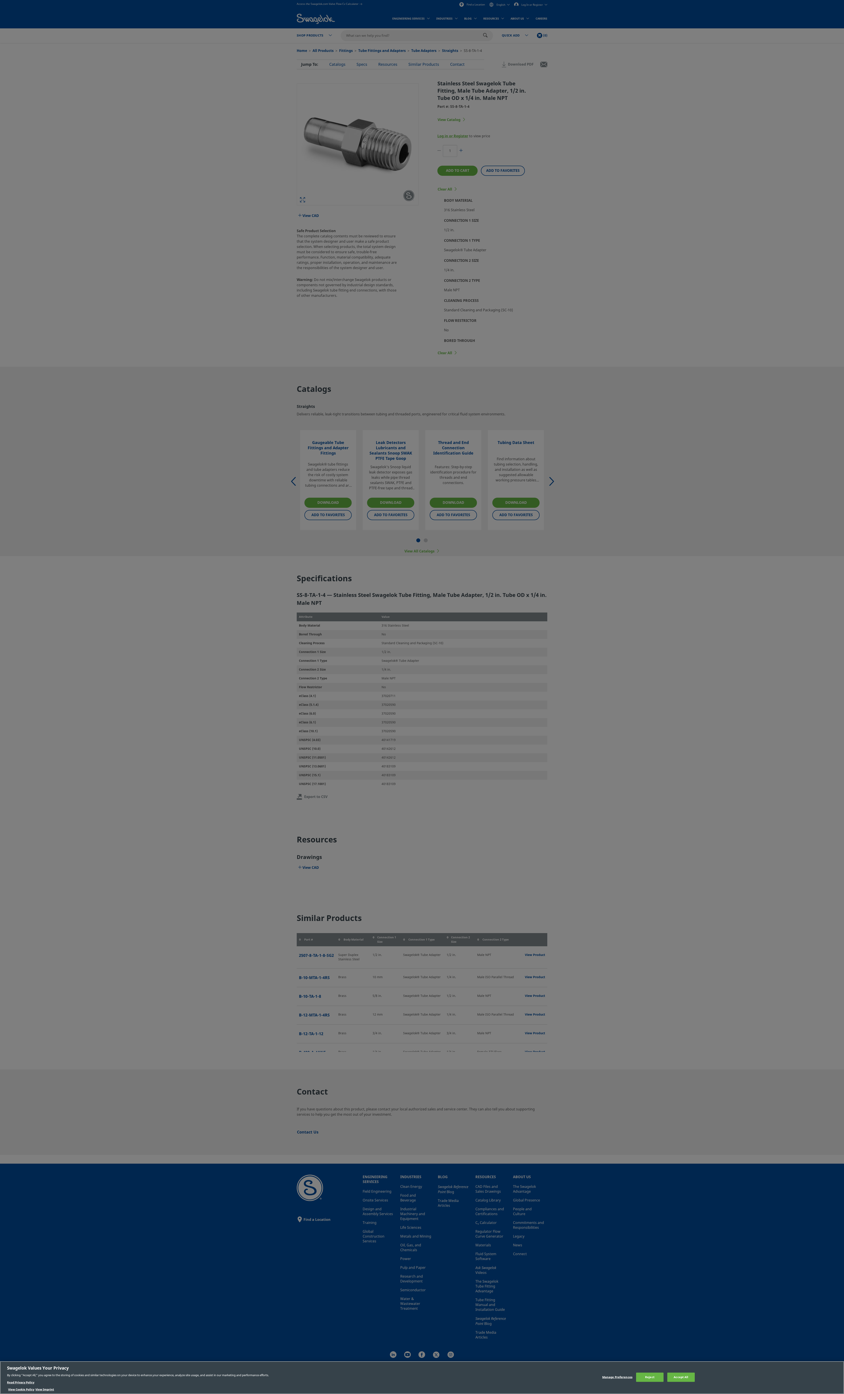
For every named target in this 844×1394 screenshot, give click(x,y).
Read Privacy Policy (20, 1382)
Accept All (681, 1377)
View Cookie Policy (21, 1389)
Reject (650, 1377)
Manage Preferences (617, 1377)
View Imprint (44, 1389)
